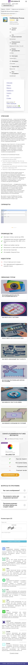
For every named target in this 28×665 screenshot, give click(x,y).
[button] (13, 227)
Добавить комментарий (14, 541)
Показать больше (14, 653)
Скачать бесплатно (9, 474)
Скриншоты (10, 90)
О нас (24, 663)
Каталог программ (6, 3)
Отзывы (9, 98)
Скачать (9, 93)
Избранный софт (7, 5)
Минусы (9, 88)
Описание (9, 83)
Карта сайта (15, 3)
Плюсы (9, 85)
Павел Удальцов (11, 103)
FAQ (8, 95)
